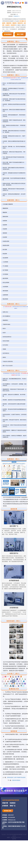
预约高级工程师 (7, 810)
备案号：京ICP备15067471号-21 (14, 837)
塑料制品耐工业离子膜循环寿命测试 (16, 777)
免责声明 (14, 838)
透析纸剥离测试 (16, 780)
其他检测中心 (16, 16)
